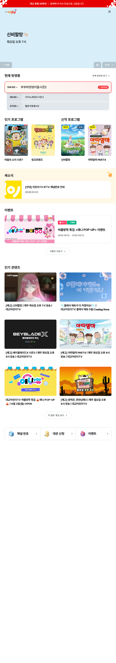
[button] (16, 145)
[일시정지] (97, 65)
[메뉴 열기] (109, 12)
